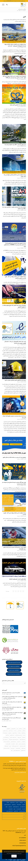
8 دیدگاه (18, 106)
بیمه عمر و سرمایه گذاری (18, 735)
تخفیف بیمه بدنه (8, 743)
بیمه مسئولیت (19, 737)
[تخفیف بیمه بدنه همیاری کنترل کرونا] (14, 94)
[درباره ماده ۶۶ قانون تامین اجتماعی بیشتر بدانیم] (14, 369)
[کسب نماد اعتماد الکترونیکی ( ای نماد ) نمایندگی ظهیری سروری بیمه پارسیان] (14, 330)
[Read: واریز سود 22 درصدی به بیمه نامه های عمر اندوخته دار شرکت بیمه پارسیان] (25, 718)
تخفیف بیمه (13, 743)
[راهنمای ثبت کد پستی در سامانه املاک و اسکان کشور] (14, 446)
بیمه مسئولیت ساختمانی (13, 737)
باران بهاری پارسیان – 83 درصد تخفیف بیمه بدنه (15, 144)
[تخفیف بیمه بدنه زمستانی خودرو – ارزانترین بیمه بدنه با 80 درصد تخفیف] (14, 196)
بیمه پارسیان (19, 741)
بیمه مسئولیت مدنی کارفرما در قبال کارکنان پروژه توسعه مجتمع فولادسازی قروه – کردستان (15, 45)
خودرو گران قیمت (18, 748)
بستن (14, 856)
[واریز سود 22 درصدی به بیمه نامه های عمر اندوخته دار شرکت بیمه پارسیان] (14, 471)
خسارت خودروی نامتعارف (15, 746)
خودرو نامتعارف (23, 748)
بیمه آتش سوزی (13, 728)
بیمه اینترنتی (19, 730)
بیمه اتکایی (23, 730)
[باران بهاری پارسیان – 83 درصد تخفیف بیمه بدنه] (14, 133)
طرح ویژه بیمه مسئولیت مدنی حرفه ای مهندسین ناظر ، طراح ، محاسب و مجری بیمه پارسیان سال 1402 (14, 77)
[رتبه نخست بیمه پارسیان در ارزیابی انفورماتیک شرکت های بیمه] (14, 405)
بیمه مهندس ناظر (5, 739)
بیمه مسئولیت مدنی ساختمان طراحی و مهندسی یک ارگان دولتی (15, 175)
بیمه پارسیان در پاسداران (22, 743)
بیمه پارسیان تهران (13, 741)
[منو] (3, 4)
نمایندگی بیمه (12, 748)
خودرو (10, 746)
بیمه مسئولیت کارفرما (22, 739)
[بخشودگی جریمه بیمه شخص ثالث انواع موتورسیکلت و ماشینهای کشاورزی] (14, 294)
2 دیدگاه (18, 248)
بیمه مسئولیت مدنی (6, 737)
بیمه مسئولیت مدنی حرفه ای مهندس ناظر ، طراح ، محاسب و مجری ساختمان (15, 277)
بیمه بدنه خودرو (5, 730)
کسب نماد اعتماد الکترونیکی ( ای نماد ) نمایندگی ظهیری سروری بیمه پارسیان (15, 342)
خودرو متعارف (6, 746)
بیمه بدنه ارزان (11, 730)
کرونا (11, 750)
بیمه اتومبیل (8, 728)
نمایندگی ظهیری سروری (17, 750)
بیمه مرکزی (23, 737)
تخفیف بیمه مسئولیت (22, 746)
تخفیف (17, 743)
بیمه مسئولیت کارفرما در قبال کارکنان (13, 739)
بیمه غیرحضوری (12, 735)
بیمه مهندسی (23, 741)
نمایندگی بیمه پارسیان (7, 748)
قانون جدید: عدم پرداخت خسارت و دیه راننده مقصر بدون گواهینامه (14, 548)
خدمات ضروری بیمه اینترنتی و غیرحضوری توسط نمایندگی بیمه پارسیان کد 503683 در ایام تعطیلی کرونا (15, 244)
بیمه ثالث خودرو (15, 732)
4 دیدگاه (18, 146)
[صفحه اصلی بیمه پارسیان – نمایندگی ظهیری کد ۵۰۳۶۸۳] (16, 4)
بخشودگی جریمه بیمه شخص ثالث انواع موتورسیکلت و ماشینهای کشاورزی (14, 306)
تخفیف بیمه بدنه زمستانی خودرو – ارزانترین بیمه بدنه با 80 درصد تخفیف (14, 207)
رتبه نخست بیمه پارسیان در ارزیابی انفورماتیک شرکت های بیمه (14, 416)
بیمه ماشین (7, 735)
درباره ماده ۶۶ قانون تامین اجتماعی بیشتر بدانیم (15, 380)
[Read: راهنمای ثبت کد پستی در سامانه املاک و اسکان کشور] (25, 693)
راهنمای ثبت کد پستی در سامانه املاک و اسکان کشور (14, 457)
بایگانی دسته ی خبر (22, 9)
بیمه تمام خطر (23, 732)
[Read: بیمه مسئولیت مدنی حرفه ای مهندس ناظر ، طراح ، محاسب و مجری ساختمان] (25, 702)
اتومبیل (24, 728)
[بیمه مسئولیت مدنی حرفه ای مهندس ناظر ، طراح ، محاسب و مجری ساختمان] (14, 265)
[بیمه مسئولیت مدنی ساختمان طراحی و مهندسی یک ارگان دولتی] (14, 164)
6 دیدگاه (18, 382)
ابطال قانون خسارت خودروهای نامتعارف (17, 579)
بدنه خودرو (20, 728)
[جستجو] (6, 4)
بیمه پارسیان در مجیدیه (7, 741)
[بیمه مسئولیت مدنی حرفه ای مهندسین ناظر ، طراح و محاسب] (14, 502)
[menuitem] (6, 4)
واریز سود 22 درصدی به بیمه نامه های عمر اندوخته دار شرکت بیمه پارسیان (14, 483)
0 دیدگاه (18, 47)
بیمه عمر (24, 735)
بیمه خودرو (10, 732)
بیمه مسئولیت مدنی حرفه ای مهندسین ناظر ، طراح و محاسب (15, 513)
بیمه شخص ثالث (5, 732)
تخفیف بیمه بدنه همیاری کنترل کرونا (18, 105)
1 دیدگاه (18, 344)
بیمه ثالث (19, 732)
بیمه (17, 728)
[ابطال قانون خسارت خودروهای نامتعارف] (14, 568)
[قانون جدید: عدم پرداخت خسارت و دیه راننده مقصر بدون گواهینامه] (14, 536)
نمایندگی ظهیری (23, 750)
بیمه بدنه (15, 730)
